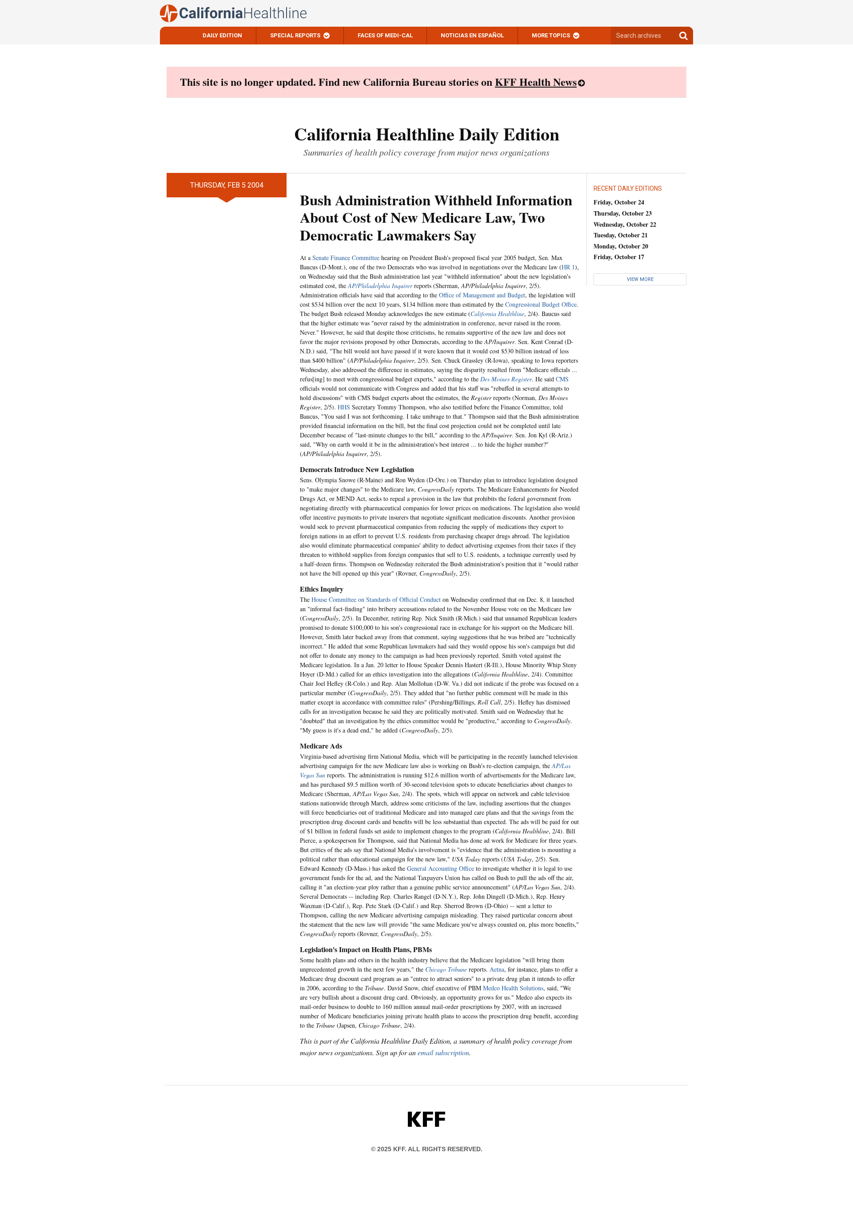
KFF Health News (536, 81)
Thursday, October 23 (623, 213)
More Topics (551, 35)
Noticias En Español (472, 35)
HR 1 (568, 267)
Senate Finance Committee (345, 257)
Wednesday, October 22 (625, 224)
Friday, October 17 (619, 256)
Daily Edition (222, 35)
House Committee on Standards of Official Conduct (376, 599)
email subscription (443, 1052)
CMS (562, 379)
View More (640, 279)
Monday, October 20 (621, 246)
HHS (344, 407)
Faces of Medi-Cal (385, 35)
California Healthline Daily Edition (426, 133)
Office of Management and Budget (482, 295)
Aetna (497, 969)
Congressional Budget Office (541, 304)
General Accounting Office (440, 868)
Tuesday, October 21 (621, 235)
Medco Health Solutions (513, 988)
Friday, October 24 (619, 202)
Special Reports (295, 35)
